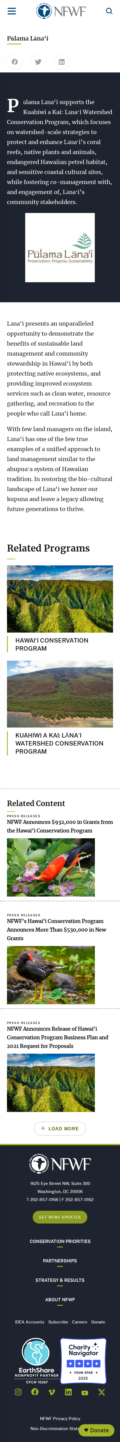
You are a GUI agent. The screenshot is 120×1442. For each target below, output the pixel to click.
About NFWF (60, 1299)
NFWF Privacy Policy (60, 1418)
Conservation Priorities (60, 1241)
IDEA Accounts (29, 1322)
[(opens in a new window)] (18, 1390)
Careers (79, 1322)
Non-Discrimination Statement (60, 1428)
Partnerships (60, 1260)
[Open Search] (109, 11)
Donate (99, 1430)
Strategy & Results (60, 1280)
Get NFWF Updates (60, 1217)
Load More (64, 1128)
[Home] (61, 12)
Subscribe (58, 1322)
